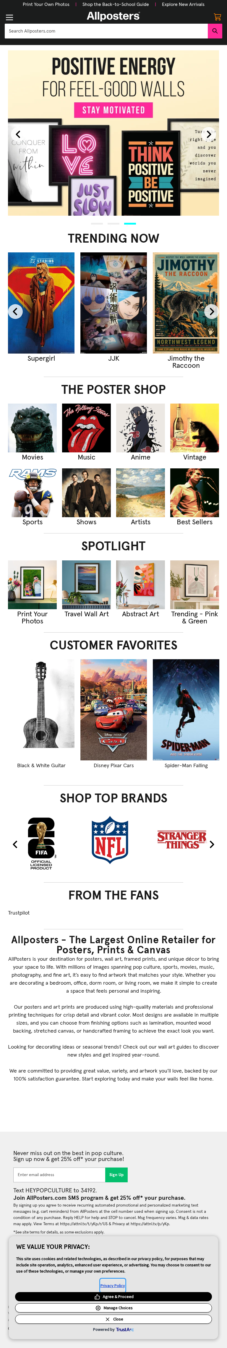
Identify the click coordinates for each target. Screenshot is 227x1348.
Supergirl (41, 358)
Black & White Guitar (41, 765)
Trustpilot (19, 913)
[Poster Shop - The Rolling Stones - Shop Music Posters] (86, 428)
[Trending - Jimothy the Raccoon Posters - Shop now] (186, 303)
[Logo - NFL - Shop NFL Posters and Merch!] (113, 839)
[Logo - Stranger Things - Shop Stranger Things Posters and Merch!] (186, 839)
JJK (113, 358)
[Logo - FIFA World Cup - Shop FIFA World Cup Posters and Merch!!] (41, 843)
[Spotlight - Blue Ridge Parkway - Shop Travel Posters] (86, 584)
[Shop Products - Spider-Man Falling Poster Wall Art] (186, 709)
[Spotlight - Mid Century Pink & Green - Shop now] (194, 584)
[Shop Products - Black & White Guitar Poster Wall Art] (41, 709)
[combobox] (106, 31)
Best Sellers (195, 522)
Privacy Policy (112, 1285)
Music (86, 457)
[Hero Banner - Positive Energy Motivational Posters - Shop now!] (113, 133)
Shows (86, 522)
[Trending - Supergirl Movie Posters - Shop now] (41, 303)
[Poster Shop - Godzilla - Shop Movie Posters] (32, 428)
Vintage (194, 457)
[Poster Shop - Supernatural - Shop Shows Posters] (86, 492)
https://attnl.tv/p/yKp (150, 1224)
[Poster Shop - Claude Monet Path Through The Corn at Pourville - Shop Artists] (140, 492)
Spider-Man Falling (186, 765)
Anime (140, 457)
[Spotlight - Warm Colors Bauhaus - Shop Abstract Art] (140, 584)
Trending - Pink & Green (194, 618)
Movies (32, 457)
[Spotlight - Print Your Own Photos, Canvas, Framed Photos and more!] (32, 584)
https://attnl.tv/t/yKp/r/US (84, 1224)
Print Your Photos (32, 618)
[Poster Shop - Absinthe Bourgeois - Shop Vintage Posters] (194, 428)
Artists (140, 522)
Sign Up (116, 1175)
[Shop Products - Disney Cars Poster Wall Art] (113, 709)
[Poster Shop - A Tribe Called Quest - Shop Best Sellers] (194, 492)
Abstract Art (140, 614)
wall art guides (175, 1047)
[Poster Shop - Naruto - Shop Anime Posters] (140, 428)
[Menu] (9, 17)
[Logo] (113, 16)
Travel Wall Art (86, 614)
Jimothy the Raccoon (186, 362)
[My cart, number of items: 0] (217, 16)
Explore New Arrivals (183, 4)
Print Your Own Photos (46, 4)
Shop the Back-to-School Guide (115, 4)
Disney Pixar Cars (114, 765)
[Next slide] (208, 134)
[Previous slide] (18, 134)
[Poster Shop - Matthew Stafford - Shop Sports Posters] (32, 492)
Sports (32, 522)
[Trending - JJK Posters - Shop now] (113, 303)
